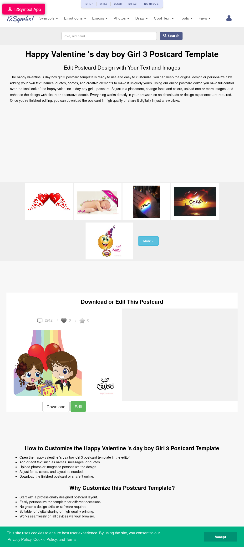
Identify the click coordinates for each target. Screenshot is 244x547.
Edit (78, 406)
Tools (185, 18)
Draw (140, 18)
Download (56, 406)
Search (173, 36)
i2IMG (103, 3)
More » (148, 241)
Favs (203, 18)
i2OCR (118, 3)
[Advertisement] (122, 144)
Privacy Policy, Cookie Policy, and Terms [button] (42, 539)
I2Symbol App (26, 9)
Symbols (47, 18)
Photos (120, 18)
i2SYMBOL (151, 3)
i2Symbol (19, 18)
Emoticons (74, 18)
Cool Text (163, 18)
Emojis (99, 18)
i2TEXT (133, 3)
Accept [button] (220, 537)
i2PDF (89, 3)
